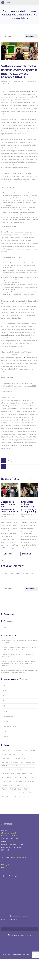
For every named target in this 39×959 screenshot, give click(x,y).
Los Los (4, 781)
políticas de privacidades (19, 857)
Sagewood (13, 793)
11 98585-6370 (14, 838)
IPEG (20, 777)
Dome (22, 770)
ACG (9, 750)
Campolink (5, 762)
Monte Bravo (7, 721)
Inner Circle (31, 91)
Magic (5, 711)
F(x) (4, 701)
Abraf (3, 750)
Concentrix (6, 696)
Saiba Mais (7, 554)
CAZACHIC (14, 762)
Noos (4, 731)
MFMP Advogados (8, 716)
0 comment (29, 81)
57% (23, 357)
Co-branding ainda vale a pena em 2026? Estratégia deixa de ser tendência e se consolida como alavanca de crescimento (18, 663)
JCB (4, 706)
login (16, 573)
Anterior (9, 36)
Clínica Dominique (7, 766)
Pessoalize (27, 785)
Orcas (19, 785)
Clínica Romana (20, 766)
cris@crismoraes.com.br (9, 833)
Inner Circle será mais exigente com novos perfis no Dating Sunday (28, 506)
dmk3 (15, 770)
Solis (31, 793)
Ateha (33, 750)
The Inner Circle (18, 81)
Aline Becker (17, 750)
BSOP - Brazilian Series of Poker (11, 758)
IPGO (26, 777)
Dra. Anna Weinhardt (8, 773)
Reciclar (26, 789)
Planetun (5, 736)
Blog (22, 754)
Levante (33, 777)
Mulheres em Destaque (10, 726)
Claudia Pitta (30, 762)
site (12, 445)
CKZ (4, 691)
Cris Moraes (6, 81)
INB (15, 777)
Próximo (30, 36)
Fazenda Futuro (6, 777)
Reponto (4, 793)
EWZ (31, 773)
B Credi (5, 686)
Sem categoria (23, 793)
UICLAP (25, 796)
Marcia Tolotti (29, 781)
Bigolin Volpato (13, 754)
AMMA (26, 750)
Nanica (12, 785)
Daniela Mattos (6, 770)
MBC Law (5, 785)
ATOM (4, 754)
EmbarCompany (22, 773)
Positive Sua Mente (15, 789)
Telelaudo (5, 796)
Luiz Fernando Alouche (15, 781)
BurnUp (26, 758)
